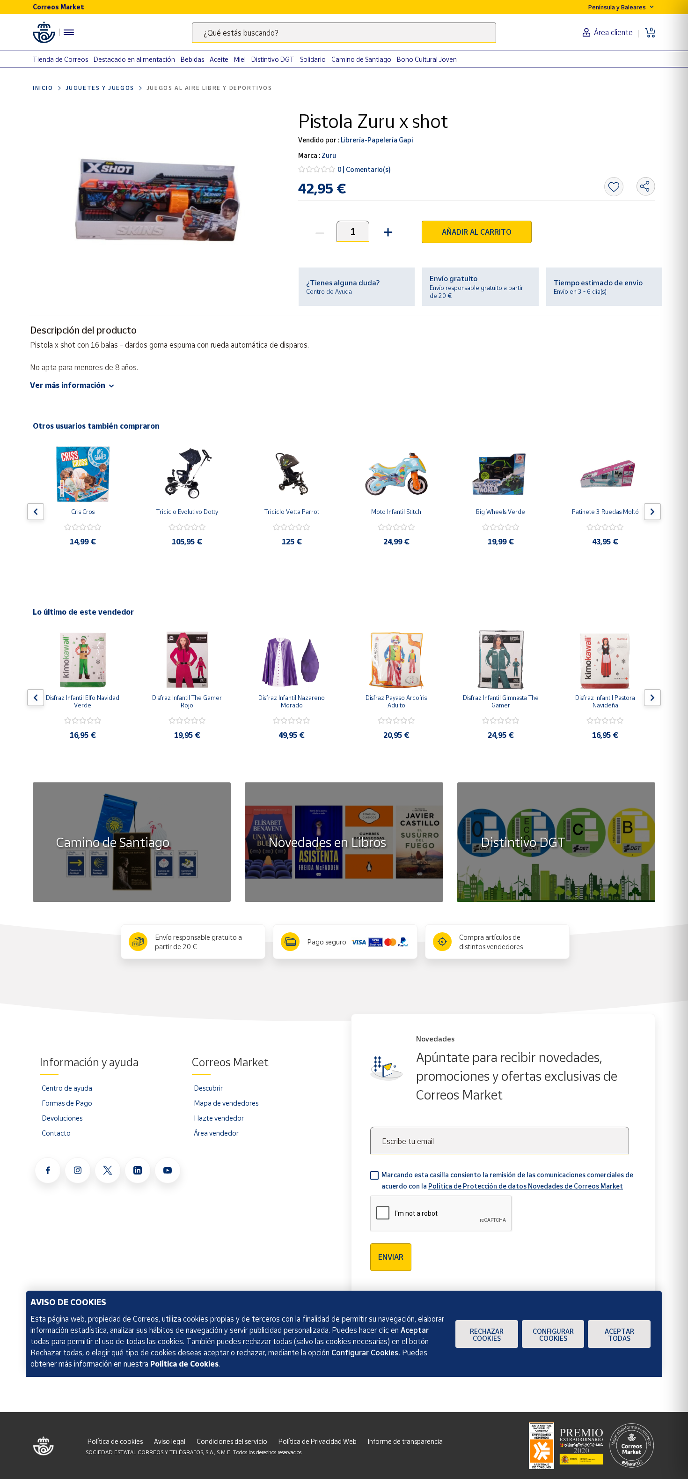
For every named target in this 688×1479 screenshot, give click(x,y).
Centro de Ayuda (329, 291)
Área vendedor (216, 1133)
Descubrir (208, 1088)
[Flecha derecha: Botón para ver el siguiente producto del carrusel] (652, 511)
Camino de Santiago (361, 59)
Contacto (56, 1133)
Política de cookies (115, 1441)
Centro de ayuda (67, 1088)
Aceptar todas (619, 1334)
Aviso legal (169, 1441)
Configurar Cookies (553, 1334)
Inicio (43, 87)
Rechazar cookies (487, 1334)
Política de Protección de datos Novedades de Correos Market (525, 1186)
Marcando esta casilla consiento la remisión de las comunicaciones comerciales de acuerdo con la (507, 1180)
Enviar (390, 1257)
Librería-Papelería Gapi (376, 140)
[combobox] (344, 32)
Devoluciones (62, 1118)
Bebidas (192, 59)
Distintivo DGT (272, 59)
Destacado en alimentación (134, 59)
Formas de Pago (67, 1103)
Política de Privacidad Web (317, 1441)
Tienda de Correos (60, 59)
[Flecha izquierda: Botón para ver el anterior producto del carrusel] (35, 511)
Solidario (313, 59)
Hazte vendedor (219, 1118)
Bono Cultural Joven (427, 59)
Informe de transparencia (405, 1441)
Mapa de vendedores (226, 1103)
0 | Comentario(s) (364, 169)
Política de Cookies (184, 1363)
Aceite (219, 59)
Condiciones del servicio (232, 1441)
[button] (386, 231)
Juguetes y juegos (100, 87)
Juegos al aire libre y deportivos (209, 87)
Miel (240, 59)
